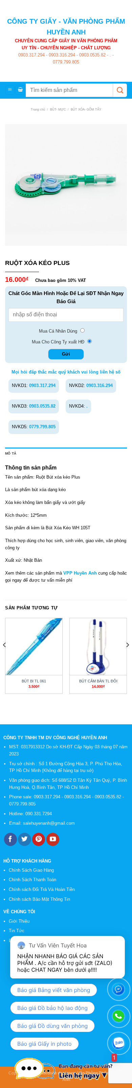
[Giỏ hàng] (20, 90)
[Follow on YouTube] (52, 839)
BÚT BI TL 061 (34, 681)
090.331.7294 (39, 813)
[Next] (127, 658)
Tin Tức (16, 930)
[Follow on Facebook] (10, 839)
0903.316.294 (61, 54)
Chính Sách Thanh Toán (32, 879)
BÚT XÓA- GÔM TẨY (86, 109)
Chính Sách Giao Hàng (31, 870)
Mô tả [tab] (10, 453)
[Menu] (10, 90)
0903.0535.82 (92, 54)
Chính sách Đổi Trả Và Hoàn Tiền (42, 889)
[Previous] (4, 658)
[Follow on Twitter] (24, 839)
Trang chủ (38, 109)
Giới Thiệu (19, 921)
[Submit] (120, 90)
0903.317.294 (31, 54)
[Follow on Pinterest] (38, 839)
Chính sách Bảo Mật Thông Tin (39, 899)
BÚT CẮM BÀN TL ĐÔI (98, 681)
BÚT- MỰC (58, 109)
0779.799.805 (66, 62)
